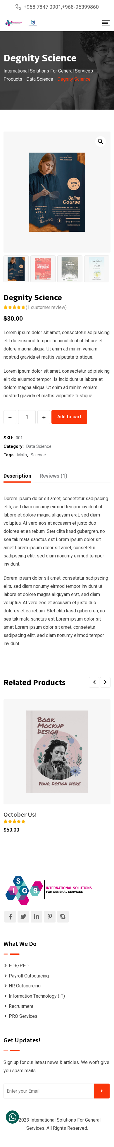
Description (17, 476)
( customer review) (46, 307)
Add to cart (69, 416)
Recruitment (21, 1006)
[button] (94, 682)
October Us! (20, 814)
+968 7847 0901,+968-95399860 (61, 7)
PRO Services (23, 1016)
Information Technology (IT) (37, 996)
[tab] (17, 476)
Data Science (38, 446)
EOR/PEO (19, 965)
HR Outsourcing (25, 986)
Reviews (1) (54, 476)
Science (38, 454)
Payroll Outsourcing (29, 976)
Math (22, 454)
